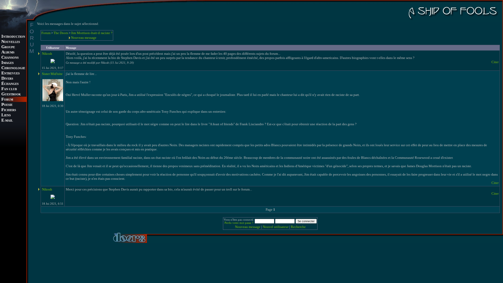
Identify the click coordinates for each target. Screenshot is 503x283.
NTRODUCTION (13, 36)
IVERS (7, 78)
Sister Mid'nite (52, 74)
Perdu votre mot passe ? (239, 222)
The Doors (60, 33)
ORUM (7, 99)
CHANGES (10, 84)
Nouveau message (83, 38)
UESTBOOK (11, 94)
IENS (6, 115)
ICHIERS (8, 110)
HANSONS (10, 57)
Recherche (298, 227)
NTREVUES (10, 73)
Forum (46, 33)
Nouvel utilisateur (275, 227)
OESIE (7, 105)
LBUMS (7, 52)
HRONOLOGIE (13, 68)
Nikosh (47, 54)
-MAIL (7, 120)
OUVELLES (10, 42)
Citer (495, 62)
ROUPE (8, 47)
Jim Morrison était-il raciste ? (91, 33)
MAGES (7, 63)
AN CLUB (9, 89)
